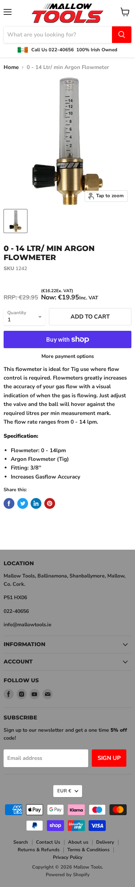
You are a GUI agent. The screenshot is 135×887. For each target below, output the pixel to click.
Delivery (105, 842)
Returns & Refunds (38, 850)
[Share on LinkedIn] (36, 503)
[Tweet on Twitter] (22, 503)
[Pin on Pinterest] (49, 503)
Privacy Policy (67, 857)
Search (20, 842)
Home (11, 67)
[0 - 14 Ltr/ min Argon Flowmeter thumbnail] (15, 221)
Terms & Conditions (88, 850)
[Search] (121, 34)
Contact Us (48, 842)
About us (78, 842)
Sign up (109, 758)
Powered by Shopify (68, 874)
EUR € (64, 791)
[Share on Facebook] (9, 503)
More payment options (67, 356)
